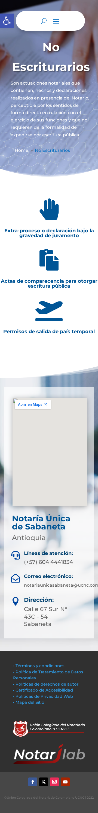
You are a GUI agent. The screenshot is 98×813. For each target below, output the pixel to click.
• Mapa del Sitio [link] (29, 702)
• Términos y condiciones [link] (39, 665)
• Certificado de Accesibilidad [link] (43, 690)
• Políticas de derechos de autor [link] (45, 684)
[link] (7, 21)
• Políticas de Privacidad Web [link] (43, 696)
